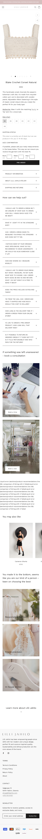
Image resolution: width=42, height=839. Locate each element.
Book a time (12, 412)
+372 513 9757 (8, 795)
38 (16, 121)
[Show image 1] (15, 76)
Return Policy (7, 772)
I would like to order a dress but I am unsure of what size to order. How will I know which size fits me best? (20, 212)
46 (5, 126)
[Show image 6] (26, 76)
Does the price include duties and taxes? (19, 291)
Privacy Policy (8, 769)
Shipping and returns (14, 187)
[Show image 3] (19, 76)
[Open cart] (39, 7)
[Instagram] (8, 753)
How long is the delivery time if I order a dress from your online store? (19, 313)
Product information (14, 174)
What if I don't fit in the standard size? (19, 224)
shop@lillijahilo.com (10, 793)
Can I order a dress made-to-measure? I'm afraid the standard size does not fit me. (19, 234)
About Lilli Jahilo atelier (15, 181)
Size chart (6, 117)
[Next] (30, 76)
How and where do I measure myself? (17, 262)
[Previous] (11, 76)
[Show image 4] (22, 76)
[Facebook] (3, 753)
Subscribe (32, 816)
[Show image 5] (24, 76)
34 (5, 121)
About (5, 776)
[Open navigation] (3, 7)
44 (34, 121)
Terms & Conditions (10, 765)
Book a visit (12, 469)
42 (28, 121)
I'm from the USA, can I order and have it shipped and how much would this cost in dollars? (19, 301)
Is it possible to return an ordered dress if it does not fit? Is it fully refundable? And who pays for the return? (19, 338)
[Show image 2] (17, 76)
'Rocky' (33, 109)
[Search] (35, 7)
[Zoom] (37, 15)
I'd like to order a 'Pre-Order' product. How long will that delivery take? (17, 325)
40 (22, 121)
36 (11, 121)
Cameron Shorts (21, 561)
